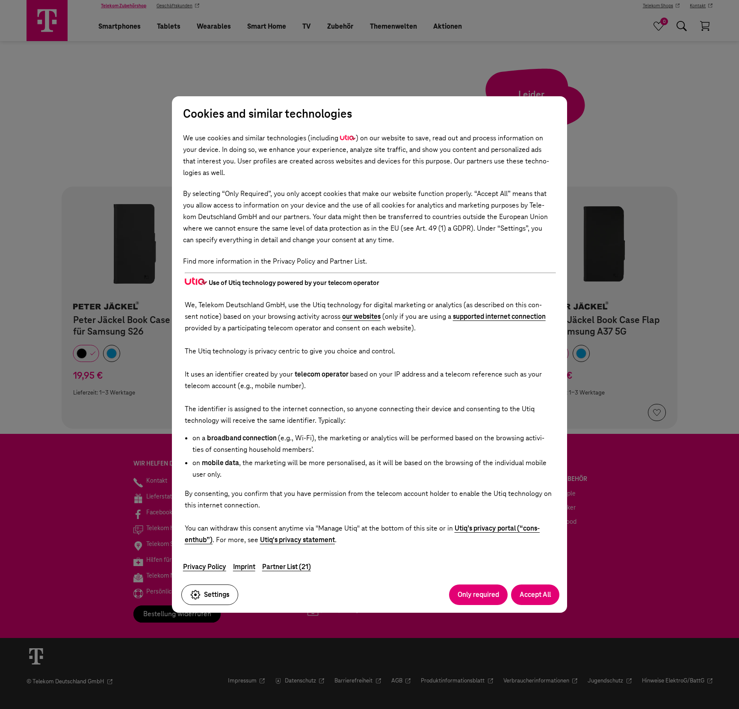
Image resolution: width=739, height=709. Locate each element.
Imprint (244, 566)
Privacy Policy (204, 566)
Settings (216, 594)
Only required (478, 594)
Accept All (535, 594)
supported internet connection (499, 316)
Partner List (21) (286, 566)
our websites (361, 316)
